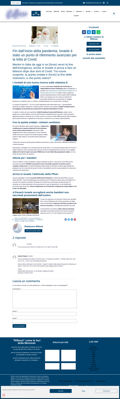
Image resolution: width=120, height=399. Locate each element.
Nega (83, 391)
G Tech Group (82, 385)
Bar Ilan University (21, 218)
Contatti (76, 15)
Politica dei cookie (7, 396)
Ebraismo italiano (93, 348)
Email (15, 318)
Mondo (93, 356)
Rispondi (20, 249)
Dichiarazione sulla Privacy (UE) (84, 381)
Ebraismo (69, 11)
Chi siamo (49, 11)
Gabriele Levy (22, 244)
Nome (15, 311)
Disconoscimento (101, 381)
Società (88, 11)
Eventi (104, 11)
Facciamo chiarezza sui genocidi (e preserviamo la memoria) (42, 3)
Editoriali (56, 11)
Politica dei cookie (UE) (65, 381)
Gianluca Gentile (91, 385)
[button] (78, 3)
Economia (93, 364)
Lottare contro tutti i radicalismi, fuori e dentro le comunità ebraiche (68, 356)
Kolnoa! (93, 366)
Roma (93, 350)
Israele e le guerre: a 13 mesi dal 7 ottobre (52, 354)
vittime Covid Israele (27, 221)
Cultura (96, 11)
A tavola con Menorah (94, 368)
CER (93, 360)
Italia (93, 352)
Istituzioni (79, 11)
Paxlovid (23, 219)
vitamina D (31, 219)
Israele (63, 11)
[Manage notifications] (3, 395)
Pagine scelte (93, 370)
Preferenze (106, 391)
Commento (17, 289)
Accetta (60, 391)
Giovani (93, 362)
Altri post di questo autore (33, 230)
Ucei (93, 358)
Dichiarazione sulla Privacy (19, 396)
